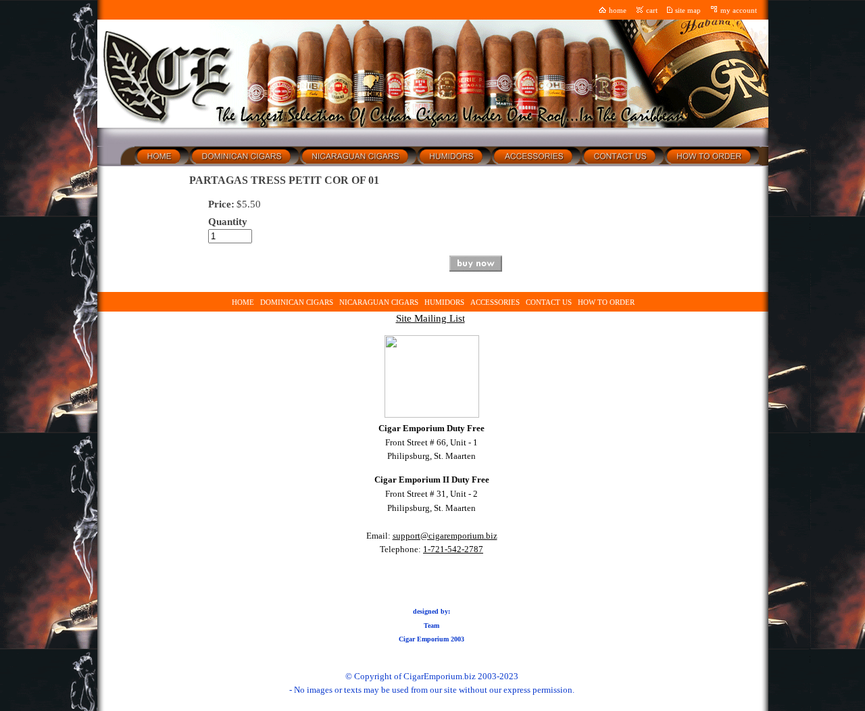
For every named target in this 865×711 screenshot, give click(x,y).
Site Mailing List (430, 318)
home (617, 10)
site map (688, 10)
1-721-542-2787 (453, 549)
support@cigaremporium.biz (445, 536)
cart (652, 10)
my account (738, 10)
